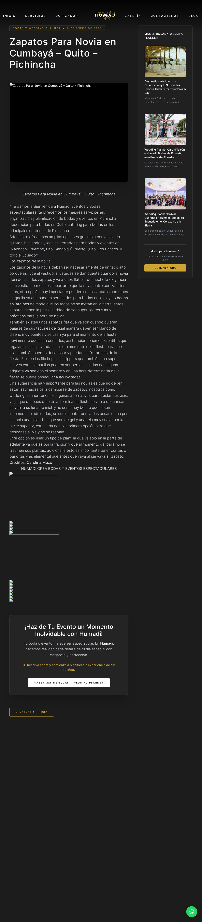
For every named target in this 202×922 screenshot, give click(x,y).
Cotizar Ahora (165, 267)
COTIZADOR (67, 15)
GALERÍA (133, 15)
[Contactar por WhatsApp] (191, 911)
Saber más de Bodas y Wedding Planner (68, 682)
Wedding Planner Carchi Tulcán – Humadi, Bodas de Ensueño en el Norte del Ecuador (164, 153)
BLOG (194, 15)
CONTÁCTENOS (165, 15)
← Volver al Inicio (32, 712)
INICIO (9, 15)
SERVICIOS (35, 15)
